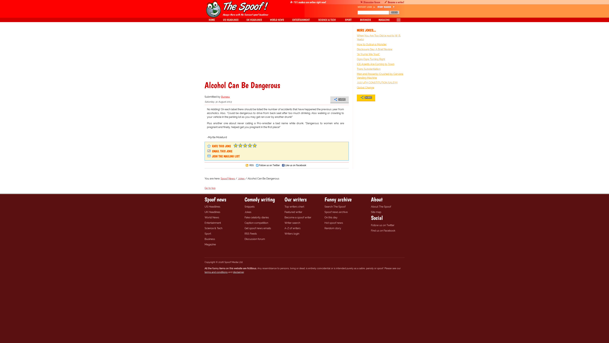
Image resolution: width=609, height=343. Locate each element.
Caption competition (256, 222)
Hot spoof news (333, 222)
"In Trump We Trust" (368, 54)
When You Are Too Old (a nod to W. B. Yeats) (379, 37)
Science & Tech (213, 228)
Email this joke (222, 151)
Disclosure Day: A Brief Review (374, 49)
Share (341, 99)
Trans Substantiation (368, 69)
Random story (332, 228)
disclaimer (238, 272)
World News (212, 217)
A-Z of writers (293, 228)
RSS (251, 165)
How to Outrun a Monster (372, 44)
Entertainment (213, 222)
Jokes (248, 212)
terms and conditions (216, 272)
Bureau (225, 96)
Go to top (210, 188)
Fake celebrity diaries (257, 217)
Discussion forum (371, 2)
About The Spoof (381, 206)
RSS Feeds (251, 233)
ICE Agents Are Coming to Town (375, 64)
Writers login (292, 233)
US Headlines (212, 206)
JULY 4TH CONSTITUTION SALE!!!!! (377, 82)
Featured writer (293, 212)
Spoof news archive (336, 212)
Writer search (292, 222)
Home (212, 19)
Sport (208, 233)
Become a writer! (396, 2)
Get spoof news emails (258, 228)
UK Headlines (212, 212)
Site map (376, 212)
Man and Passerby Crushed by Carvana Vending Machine (380, 75)
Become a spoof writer (298, 217)
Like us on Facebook (295, 165)
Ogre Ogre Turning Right (371, 59)
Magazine (210, 244)
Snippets (250, 206)
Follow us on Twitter (269, 165)
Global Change (365, 87)
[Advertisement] (277, 53)
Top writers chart (294, 206)
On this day (330, 217)
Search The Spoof (335, 206)
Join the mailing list (226, 156)
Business (210, 239)
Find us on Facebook (383, 230)
